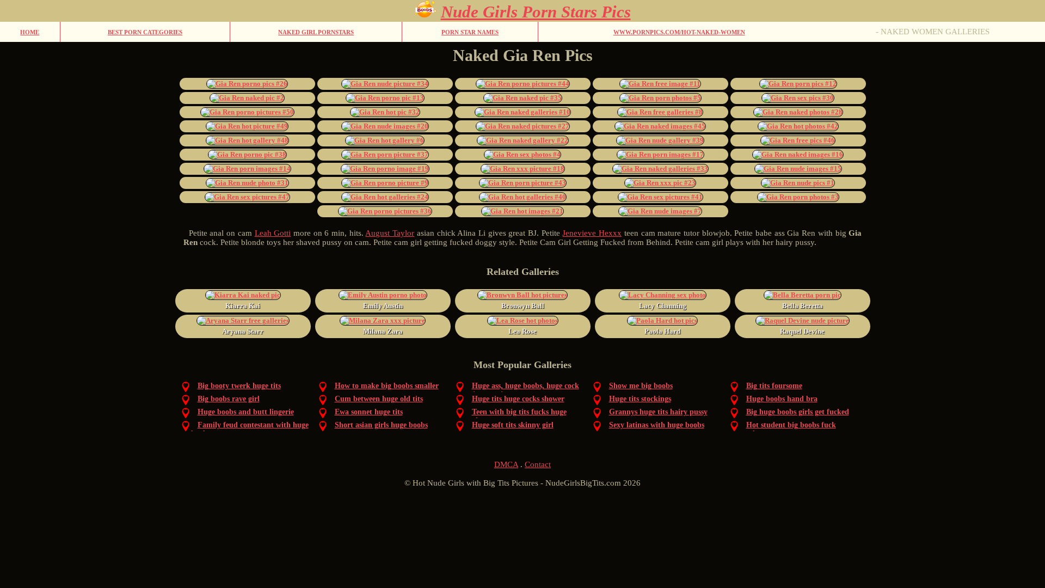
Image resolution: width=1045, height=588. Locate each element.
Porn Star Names (470, 32)
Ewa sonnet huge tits (369, 412)
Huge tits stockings (640, 399)
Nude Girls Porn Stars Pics (536, 11)
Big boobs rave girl (229, 399)
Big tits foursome (774, 386)
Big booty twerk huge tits (239, 386)
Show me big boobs (641, 386)
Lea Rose (522, 331)
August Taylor (389, 233)
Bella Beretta (802, 306)
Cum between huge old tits (379, 399)
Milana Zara (383, 331)
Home (29, 32)
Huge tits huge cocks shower (518, 399)
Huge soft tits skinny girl (513, 425)
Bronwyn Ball (522, 306)
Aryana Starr (242, 331)
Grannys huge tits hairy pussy (658, 412)
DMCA (506, 464)
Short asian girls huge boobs (381, 425)
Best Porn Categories (145, 32)
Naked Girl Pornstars (316, 32)
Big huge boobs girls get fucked (797, 412)
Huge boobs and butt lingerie (246, 412)
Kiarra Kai (242, 306)
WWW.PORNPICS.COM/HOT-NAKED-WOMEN (679, 32)
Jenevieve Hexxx (592, 233)
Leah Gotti (273, 233)
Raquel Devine (802, 331)
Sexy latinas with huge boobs (656, 425)
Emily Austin (383, 306)
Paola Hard (662, 331)
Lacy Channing (662, 306)
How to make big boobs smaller (387, 386)
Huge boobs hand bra (781, 399)
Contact (538, 464)
